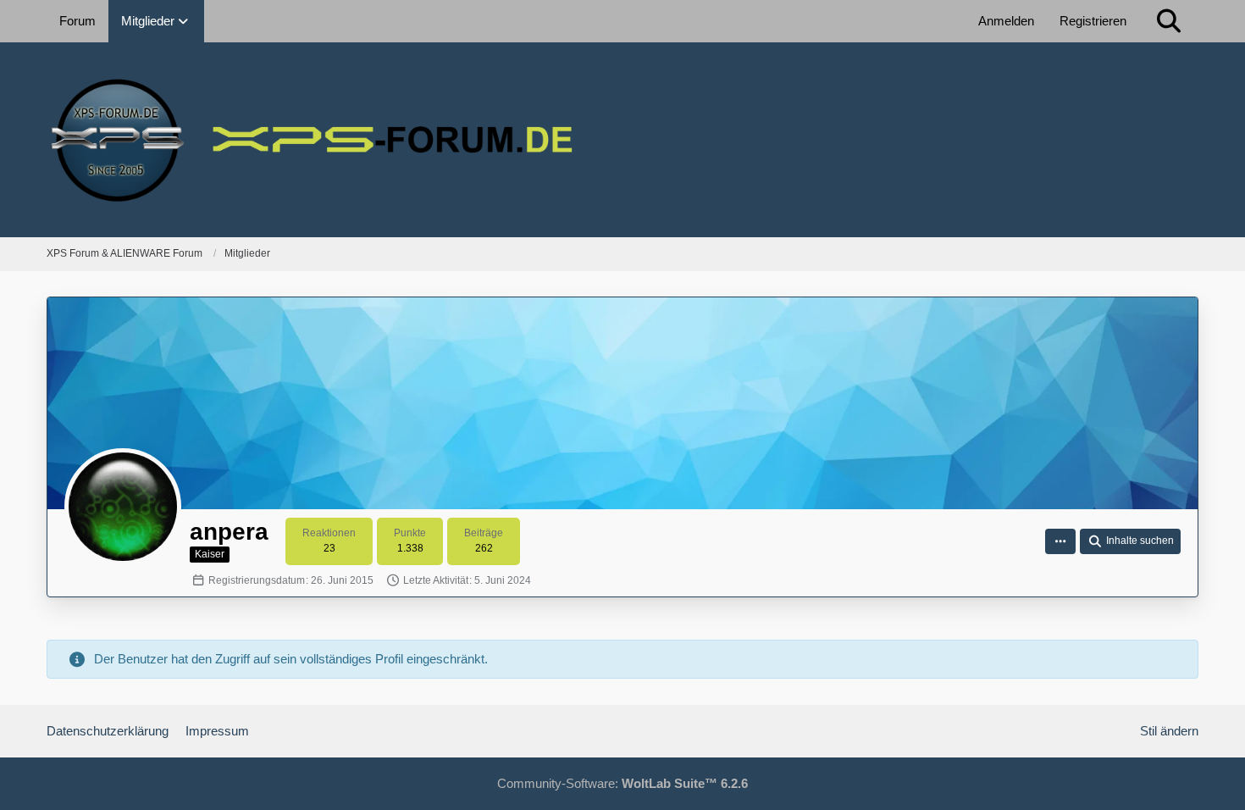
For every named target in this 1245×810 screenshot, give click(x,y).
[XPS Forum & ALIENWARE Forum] (622, 140)
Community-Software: (622, 783)
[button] (1060, 541)
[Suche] (1168, 21)
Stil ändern (1169, 731)
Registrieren (1093, 21)
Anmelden (1006, 21)
